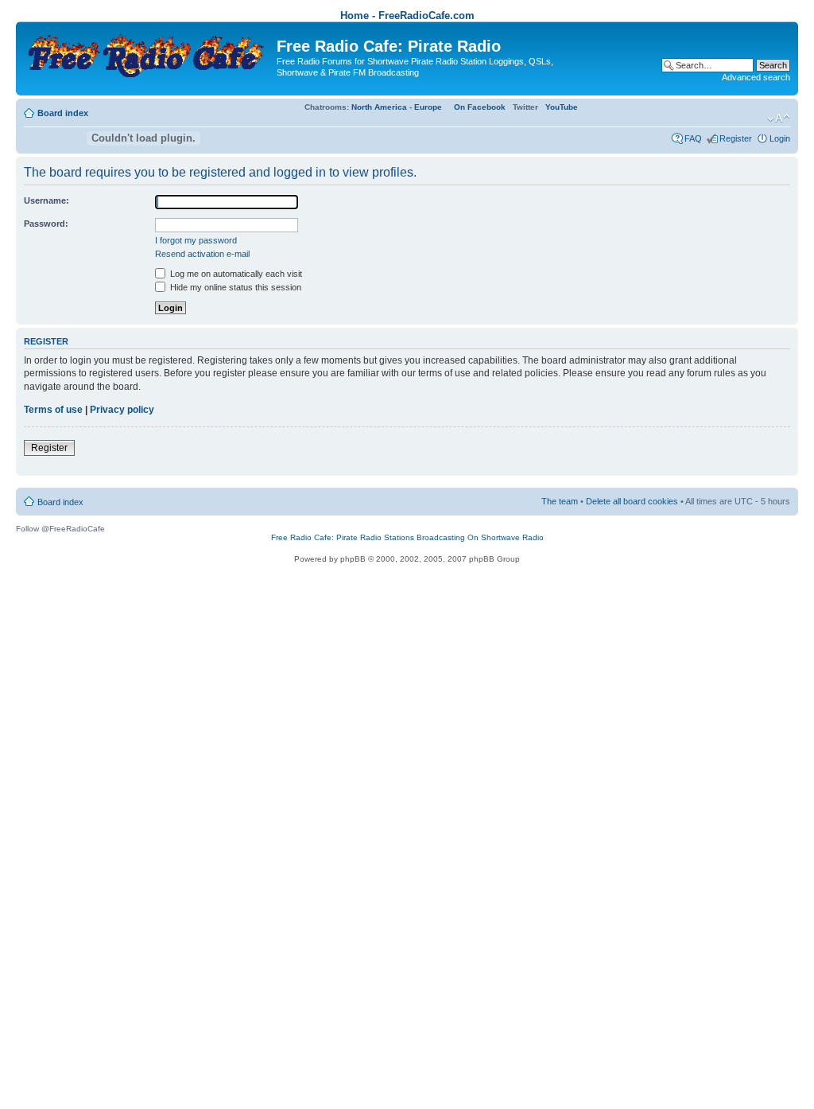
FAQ (693, 138)
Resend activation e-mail (202, 254)
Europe (428, 107)
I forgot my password (196, 240)
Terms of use (53, 409)
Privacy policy (122, 409)
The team (559, 501)
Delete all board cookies (632, 501)
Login (779, 138)
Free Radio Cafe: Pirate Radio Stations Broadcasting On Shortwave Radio (407, 537)
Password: (46, 223)
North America (379, 107)
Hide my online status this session (234, 287)
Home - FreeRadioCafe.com (407, 15)
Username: (46, 200)
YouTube (561, 107)
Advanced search (756, 77)
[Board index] (148, 52)
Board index (62, 113)
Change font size (778, 118)
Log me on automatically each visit (235, 273)
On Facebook (480, 107)
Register (735, 138)
